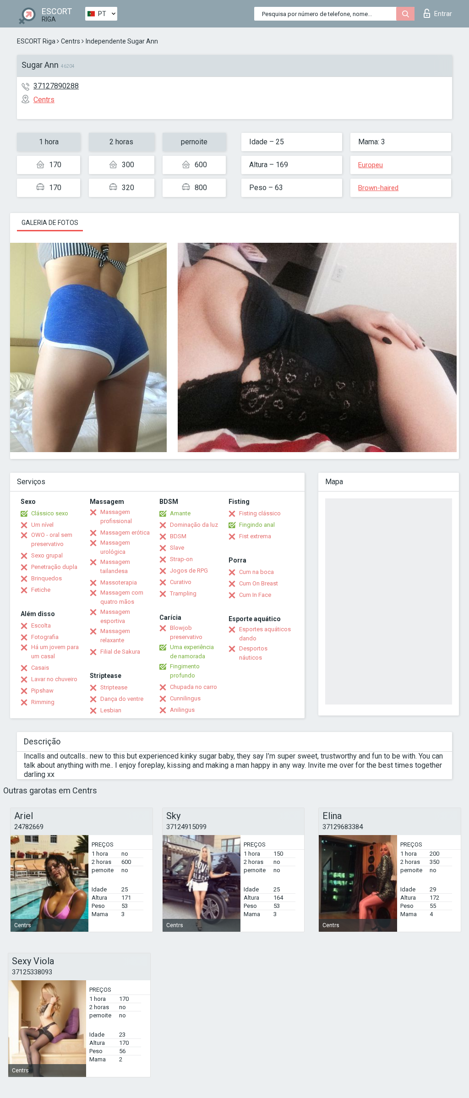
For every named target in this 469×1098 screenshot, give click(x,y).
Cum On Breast (258, 583)
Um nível (42, 524)
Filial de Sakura (120, 651)
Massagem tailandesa (115, 566)
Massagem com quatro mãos (121, 597)
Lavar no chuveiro (54, 679)
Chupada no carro (193, 686)
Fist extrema (255, 536)
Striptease (113, 687)
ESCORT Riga (36, 41)
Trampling (183, 593)
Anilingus (182, 709)
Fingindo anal (257, 524)
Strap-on (181, 559)
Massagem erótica (125, 532)
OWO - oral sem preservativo (51, 539)
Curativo (180, 582)
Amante (180, 513)
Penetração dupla (54, 566)
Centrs (70, 41)
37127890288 (56, 86)
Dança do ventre (121, 698)
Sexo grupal (47, 555)
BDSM (178, 536)
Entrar (443, 13)
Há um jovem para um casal (55, 652)
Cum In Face (255, 594)
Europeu (370, 165)
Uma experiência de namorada (192, 652)
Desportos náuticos (253, 653)
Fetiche (40, 589)
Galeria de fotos (50, 222)
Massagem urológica (115, 547)
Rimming (43, 702)
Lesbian (110, 710)
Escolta (41, 625)
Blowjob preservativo (186, 632)
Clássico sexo (49, 513)
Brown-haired (378, 188)
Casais (40, 667)
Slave (177, 547)
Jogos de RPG (189, 570)
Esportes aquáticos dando (265, 634)
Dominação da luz (194, 524)
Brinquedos (46, 578)
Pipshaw (42, 690)
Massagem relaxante (115, 636)
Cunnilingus (185, 698)
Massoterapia (118, 582)
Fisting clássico (260, 513)
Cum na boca (256, 571)
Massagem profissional (116, 516)
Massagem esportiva (115, 616)
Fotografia (45, 637)
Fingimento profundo (185, 671)
